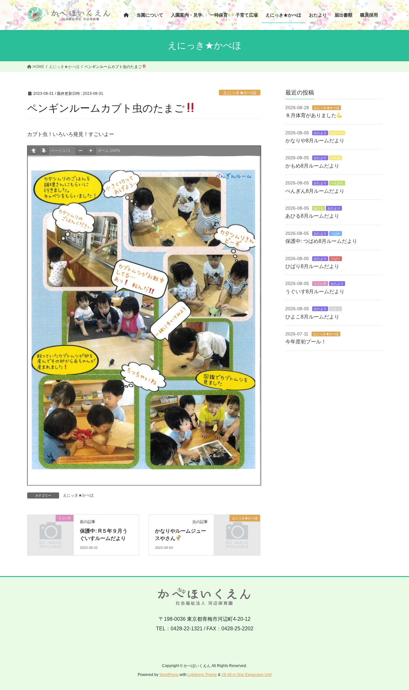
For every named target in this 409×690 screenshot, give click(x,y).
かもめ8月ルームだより (312, 166)
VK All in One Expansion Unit (246, 674)
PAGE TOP (393, 663)
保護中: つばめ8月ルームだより (321, 241)
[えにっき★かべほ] (237, 528)
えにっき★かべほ (239, 92)
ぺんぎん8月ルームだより (314, 191)
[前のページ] (33, 150)
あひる (318, 208)
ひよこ (335, 309)
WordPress (169, 674)
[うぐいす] (50, 528)
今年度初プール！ (305, 341)
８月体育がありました (310, 115)
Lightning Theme (202, 674)
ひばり (335, 258)
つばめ (335, 233)
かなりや (337, 133)
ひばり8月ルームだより (312, 266)
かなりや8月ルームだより (314, 140)
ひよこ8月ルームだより (312, 316)
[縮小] (80, 150)
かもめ (335, 158)
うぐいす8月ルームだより (314, 291)
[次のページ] (44, 150)
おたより (320, 133)
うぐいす (320, 283)
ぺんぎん (337, 183)
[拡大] (91, 150)
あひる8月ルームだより (312, 216)
